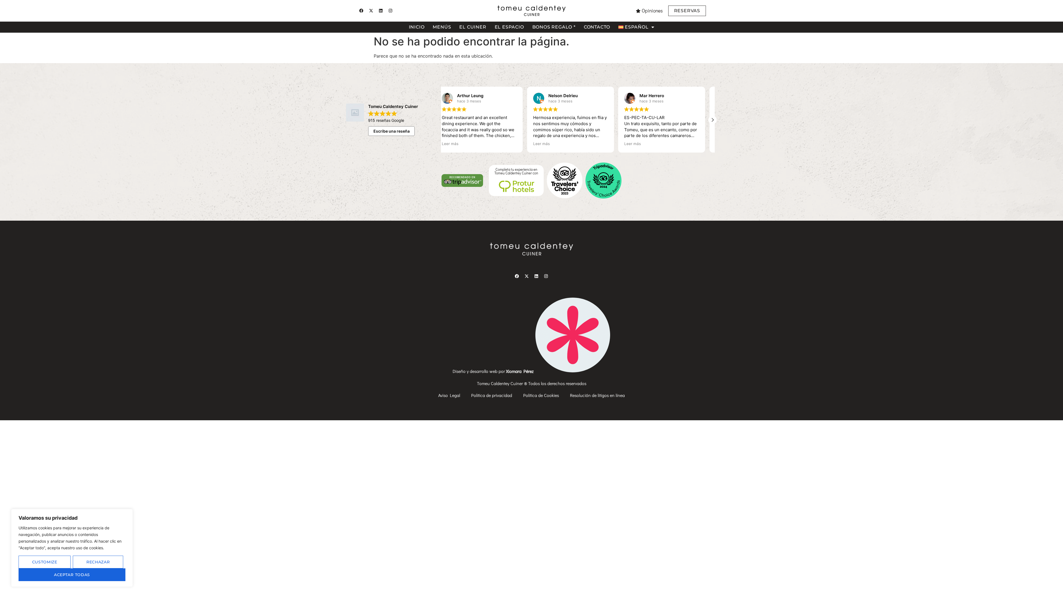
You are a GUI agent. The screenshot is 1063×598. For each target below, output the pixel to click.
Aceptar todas (72, 574)
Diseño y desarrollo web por (494, 371)
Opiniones (652, 10)
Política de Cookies (541, 395)
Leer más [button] (457, 143)
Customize (44, 562)
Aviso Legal (449, 395)
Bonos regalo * (554, 27)
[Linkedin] (380, 11)
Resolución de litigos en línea (597, 395)
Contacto (597, 27)
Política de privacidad (491, 395)
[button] (712, 120)
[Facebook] (361, 11)
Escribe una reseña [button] (391, 131)
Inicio (417, 27)
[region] (72, 548)
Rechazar (98, 562)
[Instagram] (390, 11)
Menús (442, 27)
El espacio (509, 27)
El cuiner (472, 27)
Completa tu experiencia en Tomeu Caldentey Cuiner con (516, 171)
